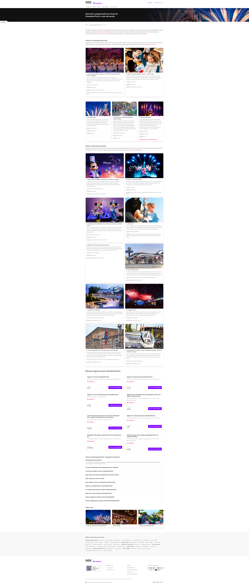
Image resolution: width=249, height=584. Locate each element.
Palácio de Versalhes (115, 542)
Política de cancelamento (132, 574)
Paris (87, 24)
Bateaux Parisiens (112, 546)
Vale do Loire (137, 544)
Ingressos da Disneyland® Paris (95, 24)
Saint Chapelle (145, 540)
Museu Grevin (89, 544)
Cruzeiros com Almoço (90, 546)
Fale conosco (110, 567)
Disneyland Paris (102, 32)
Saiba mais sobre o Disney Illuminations (148, 139)
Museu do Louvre (117, 540)
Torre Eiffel (101, 540)
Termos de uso (130, 571)
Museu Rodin (158, 542)
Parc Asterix (106, 542)
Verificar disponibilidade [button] (115, 387)
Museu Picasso (116, 544)
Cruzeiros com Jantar (101, 546)
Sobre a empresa (130, 567)
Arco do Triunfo (108, 540)
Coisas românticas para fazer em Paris (94, 550)
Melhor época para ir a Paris (144, 548)
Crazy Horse (152, 546)
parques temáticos (109, 33)
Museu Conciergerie (97, 544)
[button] (124, 460)
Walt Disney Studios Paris (136, 150)
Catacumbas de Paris (127, 540)
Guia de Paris (134, 548)
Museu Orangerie (149, 542)
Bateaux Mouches (121, 546)
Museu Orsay (141, 542)
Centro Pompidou (98, 542)
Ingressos (150, 2)
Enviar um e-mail (111, 569)
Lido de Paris (138, 546)
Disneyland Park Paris (150, 44)
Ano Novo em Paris (108, 550)
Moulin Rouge (145, 546)
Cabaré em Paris (153, 540)
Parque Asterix (118, 548)
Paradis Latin (88, 548)
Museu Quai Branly (107, 544)
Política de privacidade (132, 569)
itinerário (145, 33)
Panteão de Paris (89, 542)
